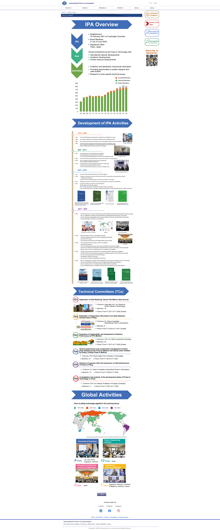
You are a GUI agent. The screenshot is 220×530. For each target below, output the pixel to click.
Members (120, 8)
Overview (68, 8)
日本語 (155, 3)
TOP (64, 12)
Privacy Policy (123, 517)
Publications (102, 8)
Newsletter (114, 517)
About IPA (99, 517)
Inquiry (152, 8)
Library (136, 8)
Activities (85, 8)
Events (106, 517)
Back (102, 494)
